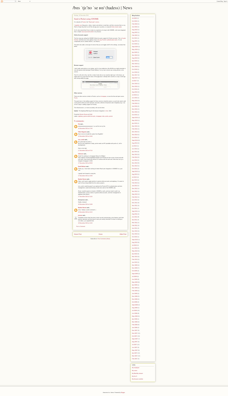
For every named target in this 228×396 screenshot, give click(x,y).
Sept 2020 (135, 46)
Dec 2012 (134, 188)
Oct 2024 (134, 21)
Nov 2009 (134, 268)
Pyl (79, 124)
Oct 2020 (134, 44)
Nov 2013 (134, 166)
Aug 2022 (134, 32)
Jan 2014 (134, 160)
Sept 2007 (135, 339)
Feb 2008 (134, 324)
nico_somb (81, 139)
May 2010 (135, 251)
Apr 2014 (134, 151)
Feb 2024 (134, 24)
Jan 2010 (134, 262)
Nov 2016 (134, 86)
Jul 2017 (134, 80)
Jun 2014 (134, 148)
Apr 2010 (134, 253)
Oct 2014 (134, 137)
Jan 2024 (134, 26)
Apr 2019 (134, 60)
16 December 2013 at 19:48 (85, 136)
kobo (103, 116)
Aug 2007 (134, 341)
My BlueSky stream (137, 373)
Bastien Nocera (82, 179)
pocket (111, 116)
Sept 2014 (135, 140)
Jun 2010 (134, 248)
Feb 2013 (134, 183)
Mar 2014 (134, 154)
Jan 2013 (134, 185)
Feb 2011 (134, 225)
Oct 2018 (134, 69)
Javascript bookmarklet (87, 31)
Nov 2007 (134, 333)
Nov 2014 (134, 134)
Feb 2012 (134, 197)
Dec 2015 (134, 109)
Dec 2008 (134, 296)
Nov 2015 (134, 112)
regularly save (78, 25)
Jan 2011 (134, 228)
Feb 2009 (134, 290)
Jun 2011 (134, 217)
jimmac (80, 215)
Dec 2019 (134, 55)
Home (101, 234)
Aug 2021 (134, 41)
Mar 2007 (134, 356)
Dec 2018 (134, 66)
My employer (135, 367)
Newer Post (77, 234)
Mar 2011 (134, 222)
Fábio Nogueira (82, 132)
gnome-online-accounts (89, 116)
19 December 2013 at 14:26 (85, 223)
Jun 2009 (134, 279)
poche (106, 116)
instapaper (98, 116)
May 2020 (135, 49)
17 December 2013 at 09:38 (85, 163)
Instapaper (103, 96)
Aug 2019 (134, 58)
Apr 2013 (134, 180)
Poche (75, 98)
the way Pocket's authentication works (108, 40)
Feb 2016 (134, 103)
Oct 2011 (134, 208)
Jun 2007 (134, 347)
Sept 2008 (135, 305)
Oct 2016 (134, 89)
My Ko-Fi (134, 376)
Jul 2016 (134, 95)
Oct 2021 (134, 38)
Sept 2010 (135, 239)
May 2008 (135, 316)
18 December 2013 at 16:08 (85, 204)
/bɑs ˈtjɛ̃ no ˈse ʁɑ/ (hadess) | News (102, 7)
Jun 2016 (134, 97)
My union (134, 370)
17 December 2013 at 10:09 (85, 175)
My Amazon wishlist (137, 379)
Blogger (123, 392)
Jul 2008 (134, 310)
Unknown (80, 153)
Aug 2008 (134, 307)
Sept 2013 (135, 171)
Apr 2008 (134, 319)
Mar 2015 (134, 126)
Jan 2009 (134, 293)
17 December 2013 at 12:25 (85, 196)
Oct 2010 (134, 236)
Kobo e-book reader (117, 27)
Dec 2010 (134, 231)
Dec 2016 (134, 83)
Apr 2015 (134, 123)
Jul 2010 (134, 245)
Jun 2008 (134, 313)
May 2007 (135, 350)
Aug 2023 (134, 29)
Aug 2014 (134, 143)
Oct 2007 (134, 336)
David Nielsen (82, 166)
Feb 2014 (134, 157)
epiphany (80, 116)
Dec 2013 (134, 163)
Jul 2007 (134, 344)
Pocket (84, 22)
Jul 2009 (134, 276)
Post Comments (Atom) (104, 238)
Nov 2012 (134, 191)
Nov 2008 (134, 299)
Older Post (123, 234)
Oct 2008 (134, 302)
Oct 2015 (134, 114)
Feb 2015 (134, 129)
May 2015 (135, 120)
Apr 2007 (134, 353)
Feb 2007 (134, 358)
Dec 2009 (134, 265)
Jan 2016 (134, 106)
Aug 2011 (134, 214)
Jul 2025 (134, 18)
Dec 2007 (134, 330)
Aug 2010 (134, 242)
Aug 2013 (134, 174)
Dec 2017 (134, 75)
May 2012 (135, 194)
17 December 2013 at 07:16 (85, 150)
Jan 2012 (134, 199)
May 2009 (135, 282)
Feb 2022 (134, 35)
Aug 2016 (134, 92)
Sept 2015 (135, 117)
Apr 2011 (134, 219)
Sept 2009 (135, 273)
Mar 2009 (134, 287)
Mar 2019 (134, 63)
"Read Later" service (93, 22)
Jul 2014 (134, 146)
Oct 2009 (134, 270)
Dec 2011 (134, 202)
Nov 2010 (134, 234)
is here (106, 111)
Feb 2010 (134, 259)
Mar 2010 (134, 256)
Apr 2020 (134, 52)
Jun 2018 (134, 72)
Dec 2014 (134, 131)
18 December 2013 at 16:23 (85, 212)
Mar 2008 (134, 322)
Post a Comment (80, 226)
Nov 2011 (134, 205)
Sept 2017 (135, 78)
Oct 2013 (134, 168)
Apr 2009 (134, 285)
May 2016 (135, 100)
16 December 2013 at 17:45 (85, 128)
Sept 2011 (135, 211)
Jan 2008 (134, 327)
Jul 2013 (134, 177)
